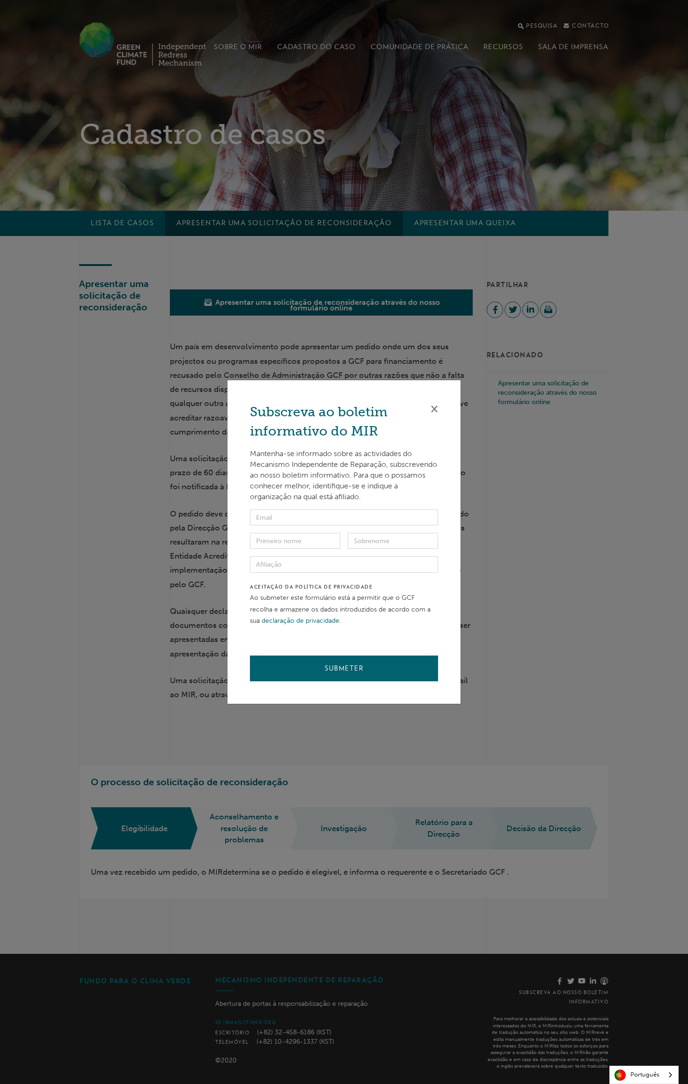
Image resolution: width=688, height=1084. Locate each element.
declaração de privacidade (300, 621)
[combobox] (644, 1075)
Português (644, 1074)
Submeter (344, 668)
